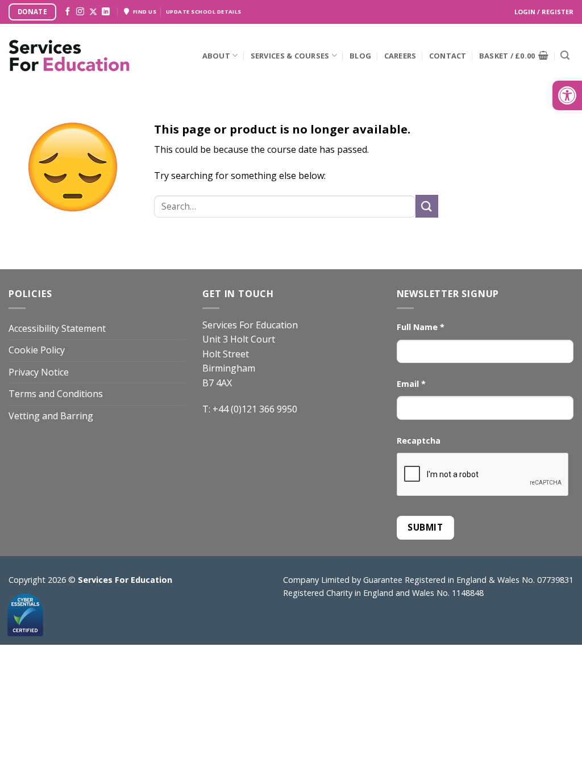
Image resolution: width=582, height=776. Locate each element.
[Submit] (565, 55)
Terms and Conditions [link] (56, 393)
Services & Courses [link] (290, 56)
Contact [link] (448, 56)
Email (411, 383)
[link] (567, 95)
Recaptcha (418, 440)
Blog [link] (360, 56)
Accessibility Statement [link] (57, 328)
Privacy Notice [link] (39, 372)
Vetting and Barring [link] (51, 416)
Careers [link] (400, 56)
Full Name (420, 327)
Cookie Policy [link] (37, 350)
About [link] (216, 56)
